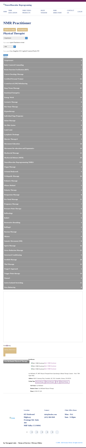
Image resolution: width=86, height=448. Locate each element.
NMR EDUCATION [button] (12, 12)
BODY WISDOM (44, 12)
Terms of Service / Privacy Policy (30, 443)
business (17, 42)
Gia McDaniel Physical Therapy (15, 361)
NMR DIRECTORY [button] (57, 12)
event (22, 42)
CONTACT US (70, 12)
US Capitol (23, 51)
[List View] (4, 354)
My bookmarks (22, 29)
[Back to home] (17, 5)
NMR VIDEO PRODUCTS (26, 12)
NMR (5, 11)
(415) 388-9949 (49, 417)
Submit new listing (9, 29)
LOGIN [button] (80, 11)
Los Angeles (14, 51)
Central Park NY (33, 51)
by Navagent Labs (9, 443)
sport (12, 42)
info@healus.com (50, 414)
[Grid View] (6, 354)
